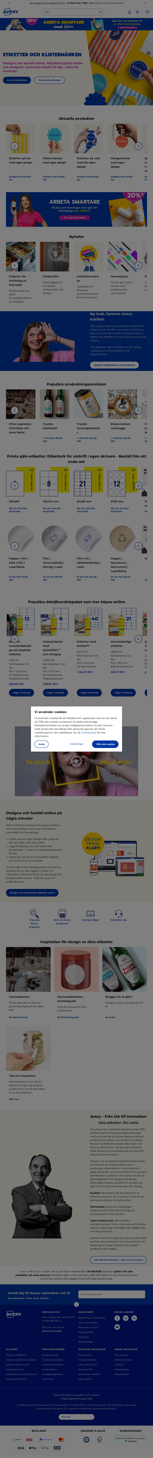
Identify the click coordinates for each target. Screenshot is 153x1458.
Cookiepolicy (88, 732)
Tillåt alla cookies (105, 744)
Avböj (41, 744)
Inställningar (76, 744)
